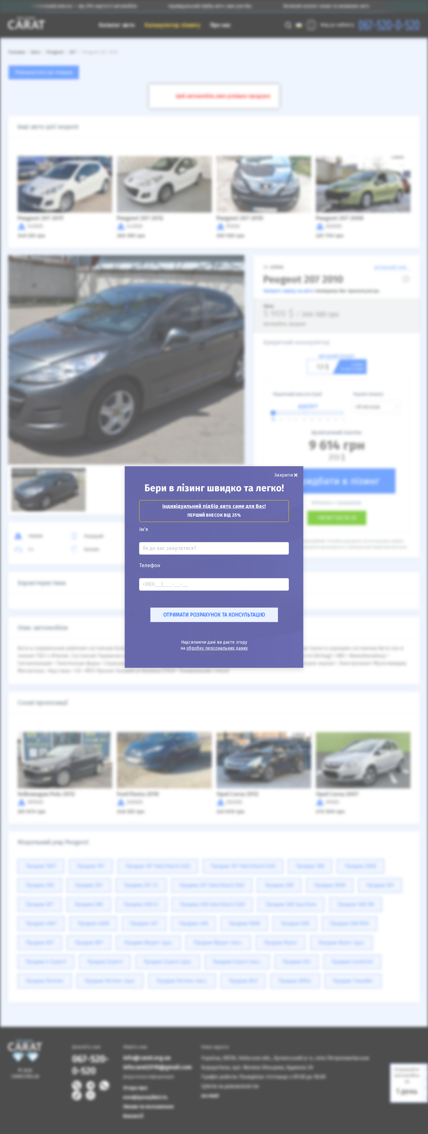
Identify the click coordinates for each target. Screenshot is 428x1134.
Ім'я (143, 529)
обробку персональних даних (217, 648)
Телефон (149, 565)
